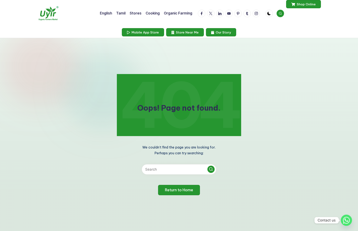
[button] (303, 4)
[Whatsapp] (346, 220)
